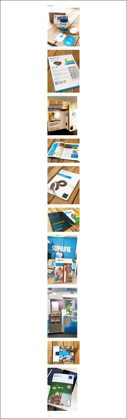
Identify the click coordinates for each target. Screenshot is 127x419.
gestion (52, 48)
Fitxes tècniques (50, 93)
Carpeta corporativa (51, 232)
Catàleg (48, 163)
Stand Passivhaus (50, 338)
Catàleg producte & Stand (52, 284)
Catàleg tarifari (50, 365)
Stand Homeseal (50, 135)
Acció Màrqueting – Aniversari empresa (55, 47)
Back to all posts (50, 3)
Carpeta (48, 411)
